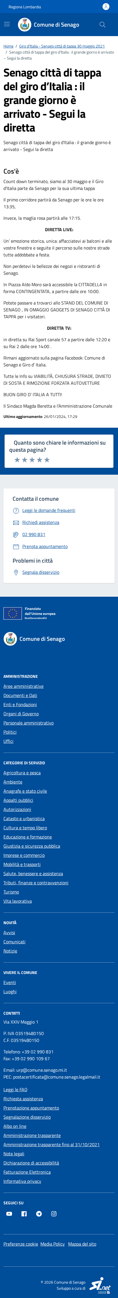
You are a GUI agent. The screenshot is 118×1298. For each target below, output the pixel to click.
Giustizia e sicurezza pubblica (31, 846)
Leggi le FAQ (15, 1089)
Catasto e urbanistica (24, 818)
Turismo (11, 891)
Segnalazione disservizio (27, 1117)
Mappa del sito (82, 1243)
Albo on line (14, 1126)
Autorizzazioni (17, 809)
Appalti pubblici (18, 800)
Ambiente (12, 781)
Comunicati (14, 941)
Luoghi (10, 991)
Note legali (13, 1153)
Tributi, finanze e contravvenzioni (35, 882)
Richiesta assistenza (23, 1098)
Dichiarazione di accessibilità (31, 1162)
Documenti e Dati (20, 695)
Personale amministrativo (28, 722)
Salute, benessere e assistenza (33, 873)
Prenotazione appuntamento (31, 1107)
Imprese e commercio (24, 855)
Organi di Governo (21, 713)
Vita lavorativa (17, 901)
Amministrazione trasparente (32, 1135)
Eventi (9, 982)
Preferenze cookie (20, 1243)
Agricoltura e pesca (22, 772)
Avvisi (9, 932)
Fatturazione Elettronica (27, 1172)
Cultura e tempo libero (25, 827)
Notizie (10, 950)
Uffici (8, 741)
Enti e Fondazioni (20, 704)
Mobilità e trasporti (22, 864)
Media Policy (52, 1243)
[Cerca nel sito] (102, 25)
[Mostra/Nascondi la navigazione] (6, 24)
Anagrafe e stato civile (25, 791)
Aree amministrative (23, 686)
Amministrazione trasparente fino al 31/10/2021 (51, 1144)
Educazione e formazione (27, 836)
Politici (10, 731)
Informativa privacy (22, 1181)
